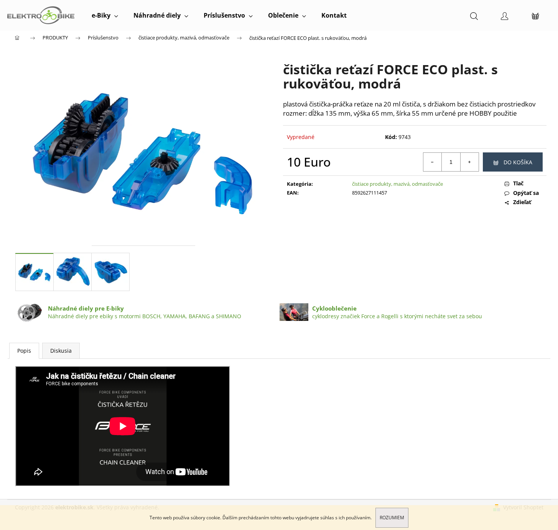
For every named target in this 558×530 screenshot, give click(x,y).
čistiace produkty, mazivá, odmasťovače (397, 183)
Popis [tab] (24, 350)
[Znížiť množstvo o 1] (432, 162)
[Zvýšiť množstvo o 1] (469, 162)
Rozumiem (392, 517)
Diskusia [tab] (61, 350)
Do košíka (518, 162)
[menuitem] (105, 15)
